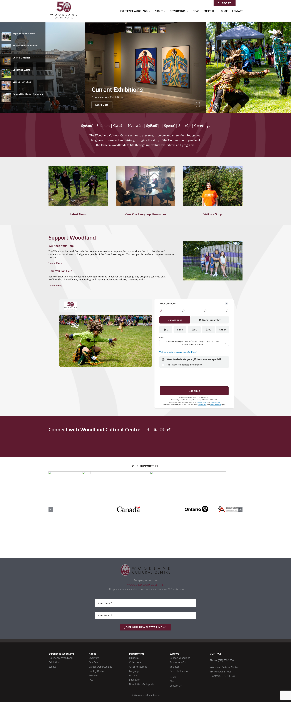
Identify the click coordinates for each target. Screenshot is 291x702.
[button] (50, 509)
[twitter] (155, 429)
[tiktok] (169, 429)
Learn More (55, 263)
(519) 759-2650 (226, 660)
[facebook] (148, 429)
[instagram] (162, 429)
